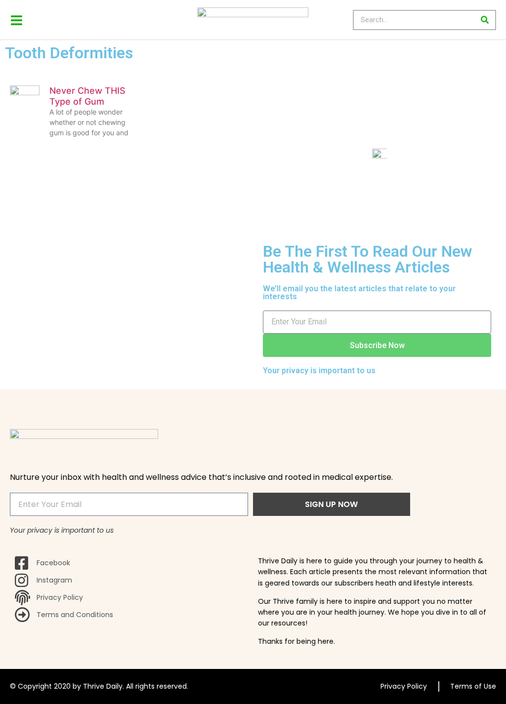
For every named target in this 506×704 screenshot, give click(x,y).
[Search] (485, 20)
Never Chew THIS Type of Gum (87, 96)
